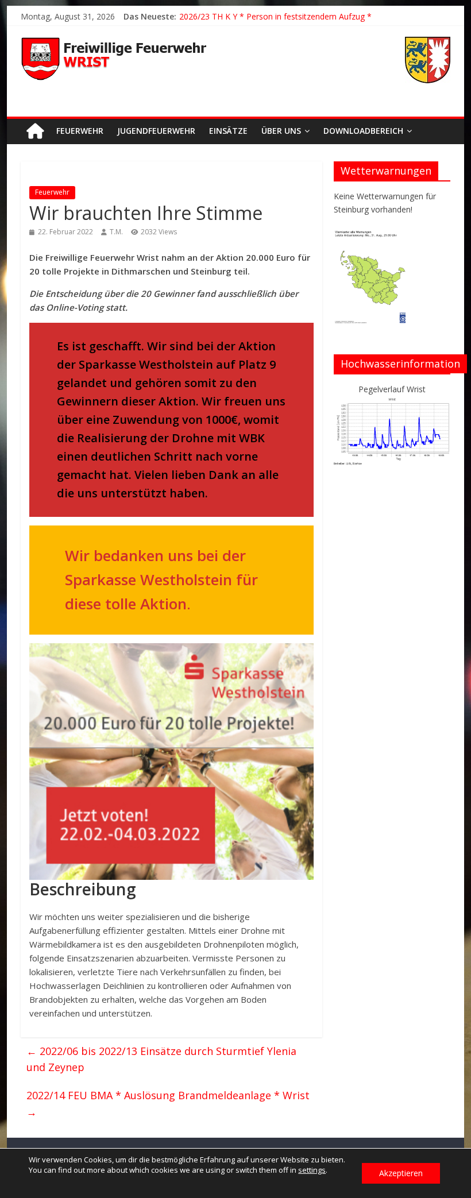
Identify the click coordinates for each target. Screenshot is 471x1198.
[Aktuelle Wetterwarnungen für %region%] (372, 235)
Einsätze (228, 130)
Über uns (281, 130)
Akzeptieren (401, 1173)
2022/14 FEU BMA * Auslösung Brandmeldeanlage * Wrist (168, 1103)
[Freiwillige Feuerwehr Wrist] (35, 131)
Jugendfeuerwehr (156, 130)
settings (312, 1170)
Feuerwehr (79, 130)
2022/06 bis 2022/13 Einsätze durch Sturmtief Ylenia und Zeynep (161, 1059)
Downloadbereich (363, 130)
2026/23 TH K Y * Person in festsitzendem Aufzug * (275, 16)
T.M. (116, 232)
